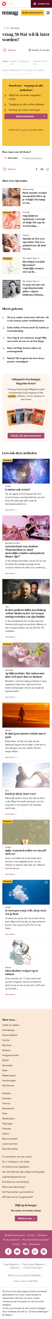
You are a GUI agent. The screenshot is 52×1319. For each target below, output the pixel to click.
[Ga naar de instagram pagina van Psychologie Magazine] (35, 1251)
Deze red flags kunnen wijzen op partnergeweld (24, 350)
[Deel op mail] (42, 169)
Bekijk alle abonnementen (26, 435)
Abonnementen (25, 116)
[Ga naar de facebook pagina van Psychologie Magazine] (8, 1251)
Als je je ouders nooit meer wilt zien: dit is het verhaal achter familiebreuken (28, 319)
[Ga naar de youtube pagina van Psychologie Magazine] (26, 1251)
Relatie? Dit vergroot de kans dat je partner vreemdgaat (25, 360)
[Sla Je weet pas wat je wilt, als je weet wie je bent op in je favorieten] (46, 882)
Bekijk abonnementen (33, 12)
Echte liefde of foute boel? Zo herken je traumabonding (28, 329)
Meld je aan (25, 1218)
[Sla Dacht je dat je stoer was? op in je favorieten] (46, 765)
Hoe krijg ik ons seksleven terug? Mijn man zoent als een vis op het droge (27, 339)
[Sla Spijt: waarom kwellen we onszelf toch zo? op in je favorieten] (46, 822)
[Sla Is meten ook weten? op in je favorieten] (46, 461)
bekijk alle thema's (33, 158)
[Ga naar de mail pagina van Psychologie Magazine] (17, 1251)
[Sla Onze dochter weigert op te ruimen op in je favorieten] (46, 942)
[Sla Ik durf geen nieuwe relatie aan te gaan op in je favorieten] (46, 705)
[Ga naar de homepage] (10, 13)
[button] (41, 4)
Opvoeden (15, 28)
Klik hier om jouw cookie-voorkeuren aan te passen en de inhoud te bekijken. (23, 1301)
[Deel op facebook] (36, 169)
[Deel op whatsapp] (47, 169)
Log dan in (25, 130)
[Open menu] (48, 13)
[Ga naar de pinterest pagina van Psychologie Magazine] (43, 1251)
